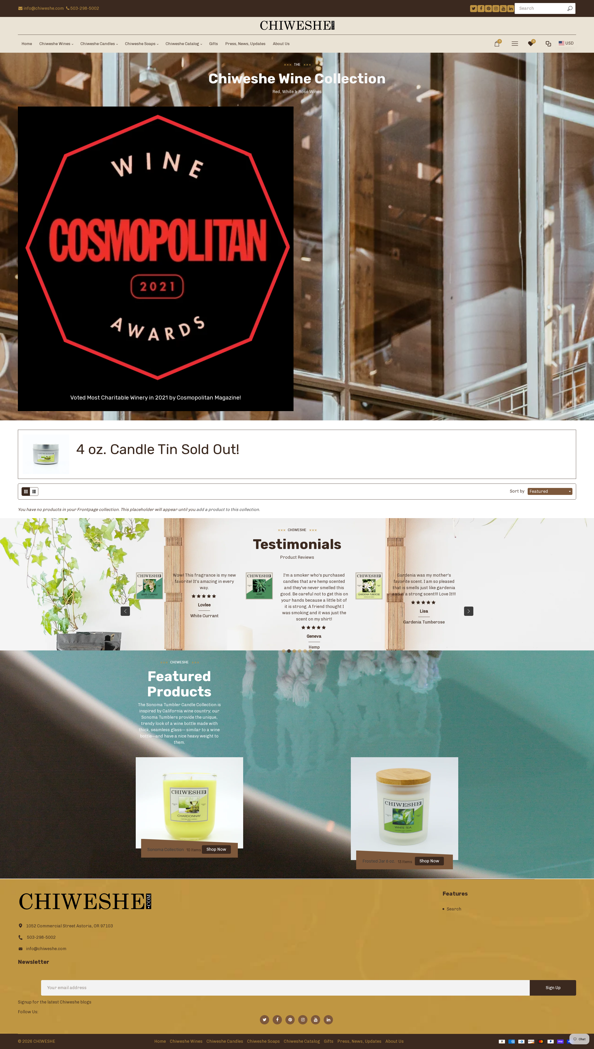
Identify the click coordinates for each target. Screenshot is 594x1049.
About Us (394, 1041)
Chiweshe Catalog (302, 1041)
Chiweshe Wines (186, 1041)
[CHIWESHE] (297, 25)
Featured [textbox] (538, 491)
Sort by (517, 491)
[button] (468, 611)
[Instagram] (495, 8)
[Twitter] (473, 8)
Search (454, 909)
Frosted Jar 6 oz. (378, 861)
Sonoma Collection (165, 849)
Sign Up (553, 987)
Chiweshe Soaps (263, 1041)
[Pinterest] (488, 8)
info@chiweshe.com (46, 948)
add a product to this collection (227, 509)
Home (160, 1041)
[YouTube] (503, 8)
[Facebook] (481, 8)
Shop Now (216, 849)
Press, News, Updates (359, 1041)
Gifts (328, 1041)
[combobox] (550, 491)
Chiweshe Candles (225, 1041)
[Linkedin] (510, 8)
